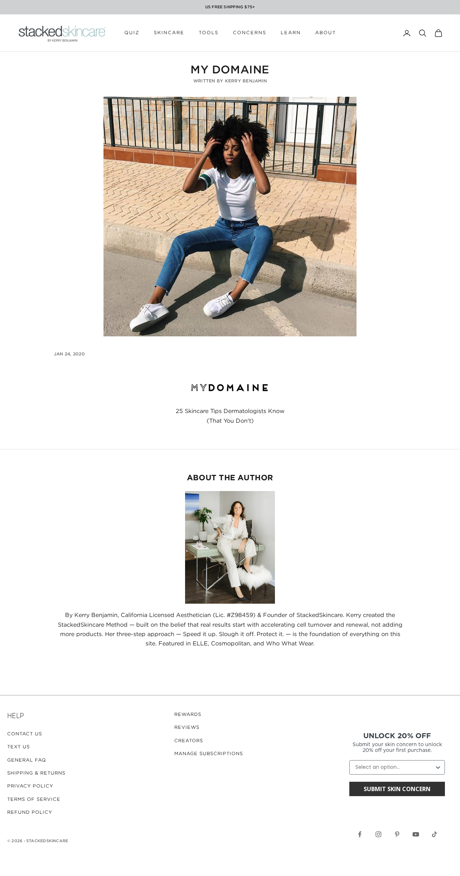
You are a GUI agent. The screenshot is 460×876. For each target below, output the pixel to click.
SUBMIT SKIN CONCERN (397, 789)
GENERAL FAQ (26, 760)
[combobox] (394, 767)
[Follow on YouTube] (415, 834)
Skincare (169, 33)
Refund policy (29, 812)
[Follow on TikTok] (434, 834)
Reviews (186, 728)
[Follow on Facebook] (359, 834)
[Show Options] (438, 767)
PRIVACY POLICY (30, 786)
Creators (188, 741)
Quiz (131, 33)
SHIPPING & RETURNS (36, 773)
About (325, 33)
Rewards (187, 715)
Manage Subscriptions (208, 754)
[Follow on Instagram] (378, 834)
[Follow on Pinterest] (397, 834)
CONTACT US (24, 734)
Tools (208, 33)
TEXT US (18, 747)
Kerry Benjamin (246, 81)
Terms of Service (33, 800)
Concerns (249, 33)
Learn (291, 33)
